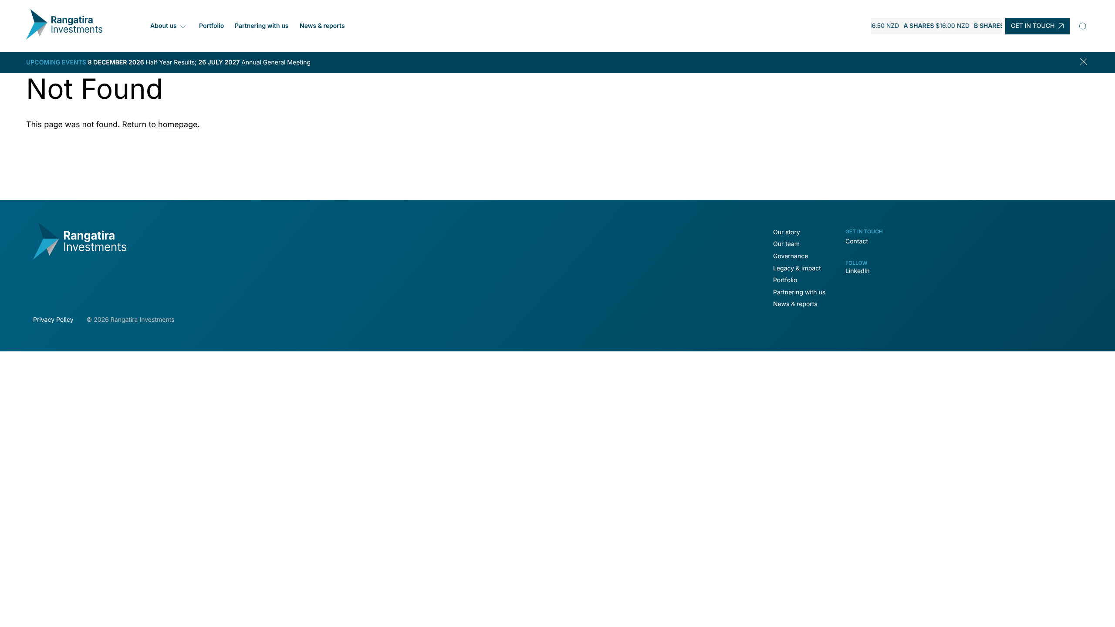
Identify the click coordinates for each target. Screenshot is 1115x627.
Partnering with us (261, 26)
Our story (786, 232)
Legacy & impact (797, 268)
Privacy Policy (53, 320)
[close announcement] (1085, 62)
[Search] (1083, 26)
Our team (786, 244)
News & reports (322, 26)
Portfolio (211, 26)
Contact (856, 241)
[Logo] (64, 37)
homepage (178, 124)
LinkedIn (857, 271)
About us (163, 26)
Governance (790, 256)
